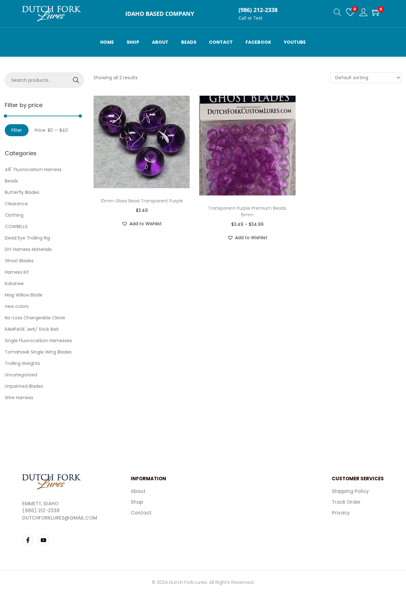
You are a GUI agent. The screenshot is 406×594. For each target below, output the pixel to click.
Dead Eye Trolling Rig (27, 238)
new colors (17, 306)
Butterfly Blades (22, 192)
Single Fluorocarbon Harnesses (38, 340)
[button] (141, 223)
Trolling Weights (22, 363)
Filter (16, 130)
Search (76, 80)
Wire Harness (19, 397)
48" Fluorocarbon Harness (33, 169)
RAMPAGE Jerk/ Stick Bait (32, 329)
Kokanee (14, 283)
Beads (11, 181)
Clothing (14, 215)
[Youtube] (43, 540)
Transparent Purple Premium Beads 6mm (247, 211)
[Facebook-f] (28, 540)
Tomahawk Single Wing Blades (38, 352)
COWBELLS (16, 226)
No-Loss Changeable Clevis (35, 318)
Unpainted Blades (24, 386)
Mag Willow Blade (24, 295)
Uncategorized (21, 375)
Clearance (16, 204)
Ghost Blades (19, 261)
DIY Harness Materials (28, 249)
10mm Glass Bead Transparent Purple (142, 201)
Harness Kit (17, 272)
